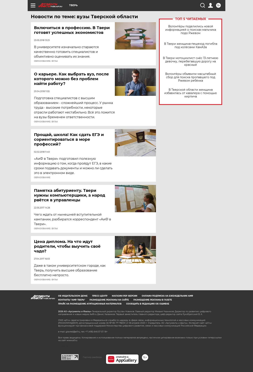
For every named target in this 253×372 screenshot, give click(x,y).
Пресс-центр (99, 296)
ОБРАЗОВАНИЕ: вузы (46, 61)
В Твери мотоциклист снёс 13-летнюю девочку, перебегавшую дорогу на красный (190, 61)
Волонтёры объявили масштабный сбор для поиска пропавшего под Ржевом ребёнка (190, 77)
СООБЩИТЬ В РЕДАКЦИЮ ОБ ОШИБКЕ (147, 304)
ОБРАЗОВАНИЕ (42, 178)
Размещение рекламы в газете (152, 300)
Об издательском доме (73, 296)
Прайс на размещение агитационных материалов (90, 304)
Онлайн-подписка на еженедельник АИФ (167, 296)
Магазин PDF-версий (124, 296)
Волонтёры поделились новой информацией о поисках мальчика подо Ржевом (190, 30)
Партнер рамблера (92, 357)
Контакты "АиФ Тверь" (71, 300)
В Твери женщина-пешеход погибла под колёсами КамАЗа (190, 45)
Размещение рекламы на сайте (109, 300)
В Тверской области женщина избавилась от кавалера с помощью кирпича (190, 93)
